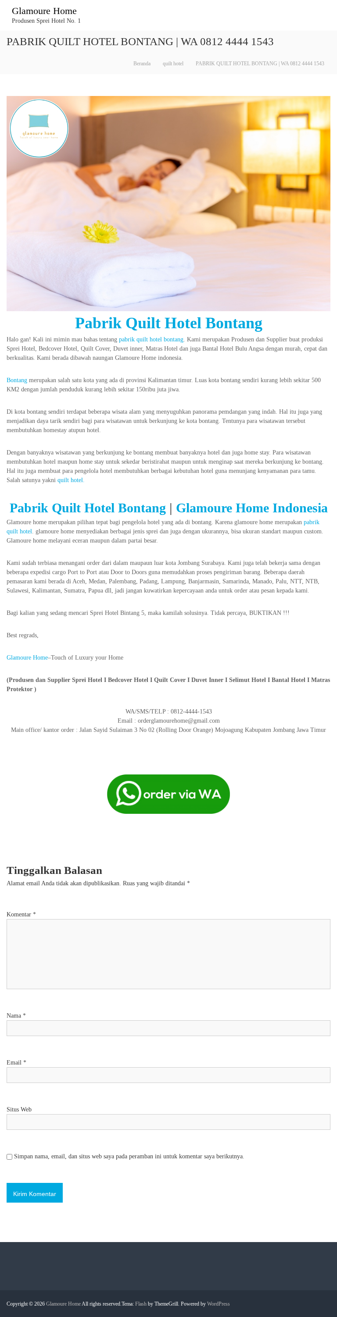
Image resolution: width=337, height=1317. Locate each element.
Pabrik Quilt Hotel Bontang (168, 323)
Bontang (17, 380)
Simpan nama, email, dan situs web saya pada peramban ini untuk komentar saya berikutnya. (129, 1156)
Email (16, 1062)
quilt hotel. (71, 480)
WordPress (218, 1304)
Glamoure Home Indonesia (252, 508)
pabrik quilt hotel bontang (151, 339)
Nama (16, 1015)
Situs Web (19, 1109)
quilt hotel (173, 63)
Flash (141, 1304)
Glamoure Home (44, 10)
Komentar (21, 914)
